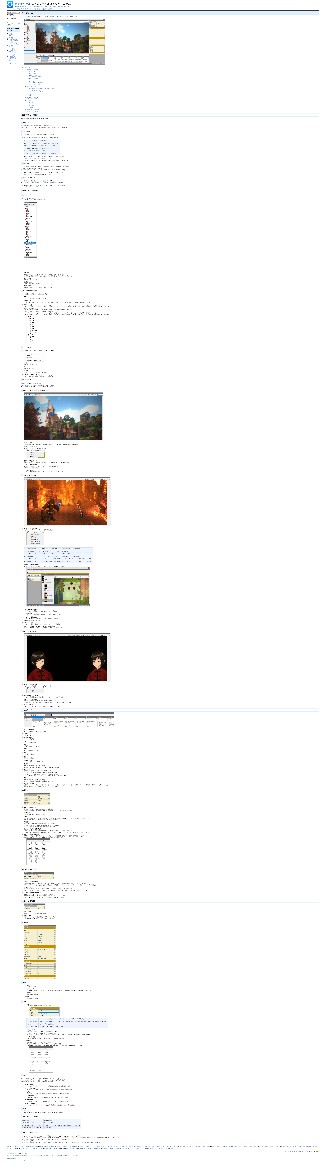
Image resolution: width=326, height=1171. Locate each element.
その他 (31, 107)
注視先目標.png (70, 1148)
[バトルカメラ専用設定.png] (39, 875)
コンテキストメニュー (35, 84)
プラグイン (11, 55)
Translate (12, 16)
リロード (32, 9)
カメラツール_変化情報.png (69, 1146)
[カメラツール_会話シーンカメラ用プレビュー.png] (67, 657)
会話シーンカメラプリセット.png (247, 1146)
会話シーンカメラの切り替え (31, 174)
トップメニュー (12, 38)
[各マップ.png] (34, 329)
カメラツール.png (49, 1146)
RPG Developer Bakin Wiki (36, 1155)
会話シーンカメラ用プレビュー (37, 91)
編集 (14, 9)
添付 (28, 9)
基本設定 (28, 95)
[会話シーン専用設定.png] (34, 906)
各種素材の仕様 (12, 57)
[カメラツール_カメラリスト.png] (30, 236)
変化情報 (28, 100)
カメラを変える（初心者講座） (62, 1155)
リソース (10, 45)
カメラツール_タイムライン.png (296, 1146)
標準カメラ (32, 72)
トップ (9, 9)
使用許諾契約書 (12, 59)
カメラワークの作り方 (32, 111)
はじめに (10, 34)
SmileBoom (13, 1158)
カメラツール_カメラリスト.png (33, 1148)
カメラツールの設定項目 (33, 79)
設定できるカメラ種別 (32, 69)
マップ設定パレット (48, 1155)
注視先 (31, 104)
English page (12, 63)
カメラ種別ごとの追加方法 (36, 82)
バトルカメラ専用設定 (32, 97)
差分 (21, 9)
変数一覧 (10, 51)
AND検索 (11, 23)
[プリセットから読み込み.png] (35, 453)
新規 (38, 9)
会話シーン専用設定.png (223, 1146)
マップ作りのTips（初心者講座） (20, 1155)
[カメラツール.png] (64, 41)
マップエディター (12, 39)
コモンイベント (12, 53)
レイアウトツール (12, 49)
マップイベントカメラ (35, 76)
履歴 (24, 9)
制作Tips (10, 37)
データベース (11, 46)
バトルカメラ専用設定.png (114, 1148)
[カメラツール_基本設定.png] (37, 798)
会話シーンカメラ (34, 75)
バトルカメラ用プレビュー (36, 90)
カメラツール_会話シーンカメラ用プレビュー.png (162, 1146)
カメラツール (23, 3)
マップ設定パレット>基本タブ (49, 182)
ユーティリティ (12, 56)
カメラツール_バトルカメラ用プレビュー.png (196, 1146)
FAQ (9, 36)
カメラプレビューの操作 (33, 109)
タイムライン (30, 94)
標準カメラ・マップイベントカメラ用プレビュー (42, 88)
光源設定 (31, 106)
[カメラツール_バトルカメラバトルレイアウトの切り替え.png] (58, 586)
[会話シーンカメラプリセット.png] (35, 690)
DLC (9, 60)
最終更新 (49, 9)
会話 (77, 1155)
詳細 (42, 1146)
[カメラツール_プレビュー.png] (63, 416)
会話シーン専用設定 (31, 99)
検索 (45, 9)
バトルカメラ (32, 73)
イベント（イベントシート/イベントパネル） (14, 44)
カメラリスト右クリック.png (137, 1148)
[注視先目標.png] (44, 1011)
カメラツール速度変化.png (160, 1148)
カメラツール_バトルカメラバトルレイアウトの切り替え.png (101, 1146)
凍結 (18, 9)
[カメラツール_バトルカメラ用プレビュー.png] (67, 501)
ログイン (60, 9)
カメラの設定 (27, 187)
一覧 (42, 9)
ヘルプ (55, 9)
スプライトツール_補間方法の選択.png (26, 1146)
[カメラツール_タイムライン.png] (69, 719)
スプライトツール (12, 54)
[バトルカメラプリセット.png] (35, 537)
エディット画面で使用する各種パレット (14, 41)
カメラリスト (32, 81)
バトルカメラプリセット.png (271, 1146)
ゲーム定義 (11, 48)
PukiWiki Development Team (23, 1160)
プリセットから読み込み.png (90, 1148)
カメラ (31, 102)
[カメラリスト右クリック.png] (34, 357)
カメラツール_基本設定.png (133, 1146)
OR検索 (18, 23)
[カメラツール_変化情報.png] (40, 952)
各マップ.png (53, 1148)
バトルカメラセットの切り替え (32, 158)
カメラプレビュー (31, 86)
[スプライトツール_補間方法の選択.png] (38, 851)
